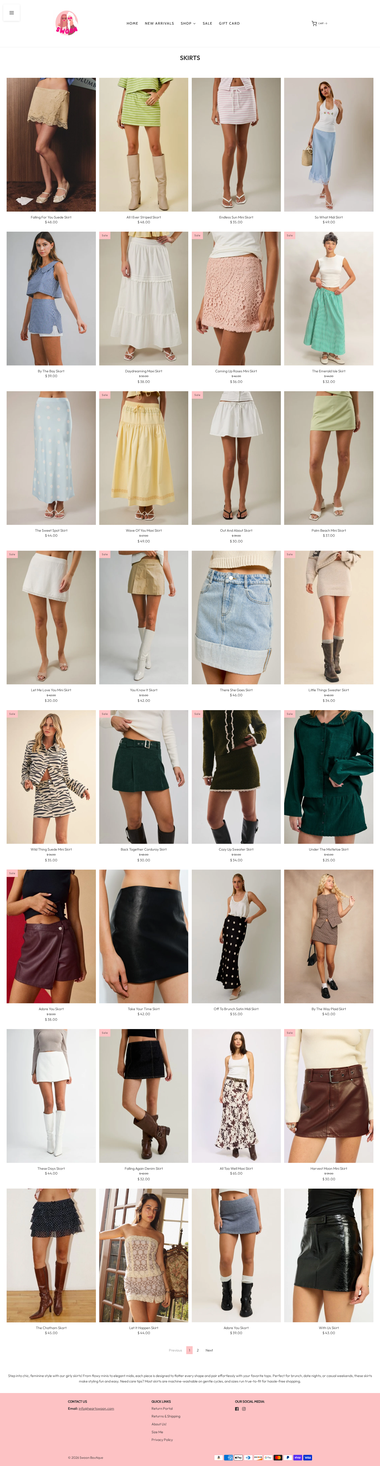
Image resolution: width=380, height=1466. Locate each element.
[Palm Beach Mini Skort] (328, 458)
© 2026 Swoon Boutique (85, 1457)
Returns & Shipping (166, 1416)
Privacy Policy (162, 1439)
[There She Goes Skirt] (236, 617)
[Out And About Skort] (236, 458)
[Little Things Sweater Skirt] (328, 617)
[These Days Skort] (51, 1096)
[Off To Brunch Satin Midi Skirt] (236, 936)
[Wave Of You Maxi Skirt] (143, 458)
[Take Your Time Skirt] (143, 936)
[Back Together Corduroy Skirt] (143, 777)
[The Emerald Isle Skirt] (328, 299)
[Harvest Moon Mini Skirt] (328, 1096)
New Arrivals (159, 23)
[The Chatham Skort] (51, 1255)
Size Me (157, 1432)
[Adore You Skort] (51, 936)
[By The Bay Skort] (51, 299)
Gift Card (229, 23)
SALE (207, 23)
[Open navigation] (11, 13)
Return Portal (162, 1408)
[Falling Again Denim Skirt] (143, 1096)
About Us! (159, 1424)
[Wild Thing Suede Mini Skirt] (51, 777)
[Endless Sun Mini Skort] (236, 145)
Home (132, 23)
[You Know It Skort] (143, 617)
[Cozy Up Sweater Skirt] (236, 777)
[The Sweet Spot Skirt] (51, 458)
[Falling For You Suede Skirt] (51, 145)
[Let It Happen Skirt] (143, 1255)
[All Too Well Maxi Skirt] (236, 1096)
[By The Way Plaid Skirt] (328, 936)
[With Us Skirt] (328, 1255)
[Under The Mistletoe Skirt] (328, 777)
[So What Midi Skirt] (328, 145)
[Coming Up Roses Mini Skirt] (236, 299)
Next (209, 1350)
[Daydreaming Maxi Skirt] (143, 299)
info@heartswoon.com (96, 1408)
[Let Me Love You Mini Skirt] (51, 617)
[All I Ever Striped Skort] (143, 145)
